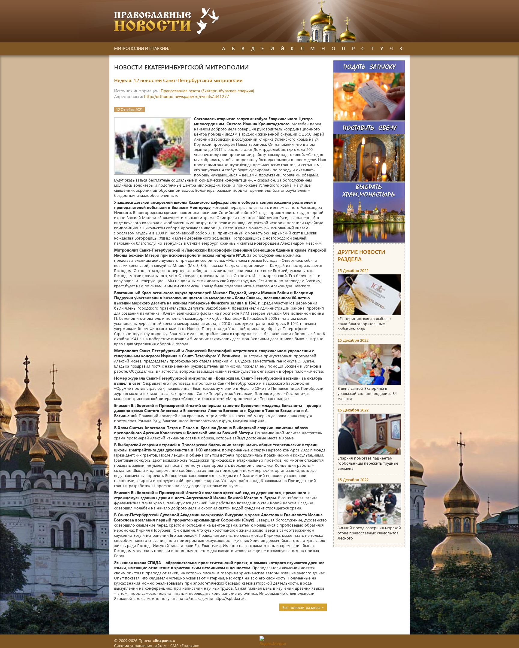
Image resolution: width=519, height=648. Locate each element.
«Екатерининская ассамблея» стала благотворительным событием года (365, 323)
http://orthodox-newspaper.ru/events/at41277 (186, 96)
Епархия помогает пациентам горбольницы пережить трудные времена (368, 463)
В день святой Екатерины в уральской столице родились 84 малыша (367, 393)
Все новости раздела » (303, 607)
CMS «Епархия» (184, 645)
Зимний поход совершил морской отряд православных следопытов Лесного (369, 532)
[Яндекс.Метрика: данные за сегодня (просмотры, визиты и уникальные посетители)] (273, 641)
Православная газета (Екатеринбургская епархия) (207, 90)
